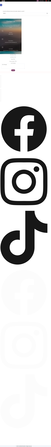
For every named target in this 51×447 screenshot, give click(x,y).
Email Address (10, 40)
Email (12, 59)
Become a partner (25, 79)
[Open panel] (48, 1)
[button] (1, 5)
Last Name (12, 57)
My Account (42, 0)
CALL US (10, 32)
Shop (25, 83)
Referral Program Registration (24, 80)
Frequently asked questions (24, 84)
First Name (12, 54)
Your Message (13, 63)
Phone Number (12, 61)
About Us (25, 76)
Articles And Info (24, 95)
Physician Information (25, 85)
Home (24, 75)
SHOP (37, 0)
